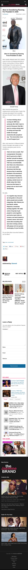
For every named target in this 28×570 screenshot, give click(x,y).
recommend (10, 242)
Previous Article (7, 274)
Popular (5, 399)
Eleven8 (6, 14)
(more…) (16, 405)
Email (4, 353)
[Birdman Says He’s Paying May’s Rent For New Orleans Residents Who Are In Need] (14, 487)
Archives (14, 563)
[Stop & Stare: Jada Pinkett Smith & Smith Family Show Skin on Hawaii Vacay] (14, 537)
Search (14, 565)
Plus (17, 246)
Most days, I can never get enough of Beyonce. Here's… (16, 413)
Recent (11, 399)
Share (6, 249)
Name (4, 347)
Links (14, 567)
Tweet (6, 246)
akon (6, 242)
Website (5, 358)
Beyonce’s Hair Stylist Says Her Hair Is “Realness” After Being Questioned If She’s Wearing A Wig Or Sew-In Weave (12, 505)
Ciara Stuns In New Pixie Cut (8, 509)
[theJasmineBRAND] (14, 4)
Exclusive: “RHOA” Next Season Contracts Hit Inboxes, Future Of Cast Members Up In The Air (18, 393)
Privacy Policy (14, 558)
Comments (17, 399)
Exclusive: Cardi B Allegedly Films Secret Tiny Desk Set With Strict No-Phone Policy (17, 382)
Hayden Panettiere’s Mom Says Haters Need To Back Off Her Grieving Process (8, 299)
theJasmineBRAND (17, 553)
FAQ (14, 561)
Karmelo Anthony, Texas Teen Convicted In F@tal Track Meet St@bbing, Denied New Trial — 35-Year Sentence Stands (20, 299)
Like (12, 246)
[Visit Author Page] (5, 258)
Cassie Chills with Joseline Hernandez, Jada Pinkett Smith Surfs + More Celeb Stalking (13, 529)
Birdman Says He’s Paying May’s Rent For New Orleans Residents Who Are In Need (12, 496)
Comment (5, 329)
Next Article (19, 273)
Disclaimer (14, 556)
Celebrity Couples (7, 442)
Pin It (23, 246)
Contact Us (14, 560)
